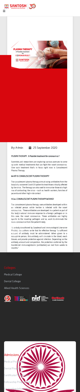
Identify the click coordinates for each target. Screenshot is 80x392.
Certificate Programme (17, 375)
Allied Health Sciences (16, 288)
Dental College (12, 281)
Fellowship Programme (17, 382)
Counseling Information (17, 389)
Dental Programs (13, 368)
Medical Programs (14, 362)
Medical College (13, 274)
